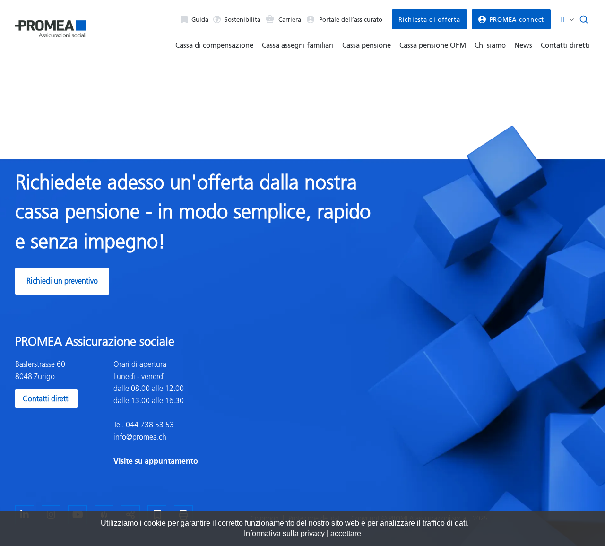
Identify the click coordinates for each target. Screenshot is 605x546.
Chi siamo (490, 45)
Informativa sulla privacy (284, 533)
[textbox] (204, 412)
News (523, 45)
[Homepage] (50, 25)
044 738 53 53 (149, 424)
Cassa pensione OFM (432, 45)
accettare (345, 533)
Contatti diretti (565, 45)
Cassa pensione (366, 45)
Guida (199, 19)
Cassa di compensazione (214, 45)
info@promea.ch (139, 437)
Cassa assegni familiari (298, 45)
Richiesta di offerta (429, 19)
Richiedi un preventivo (62, 281)
